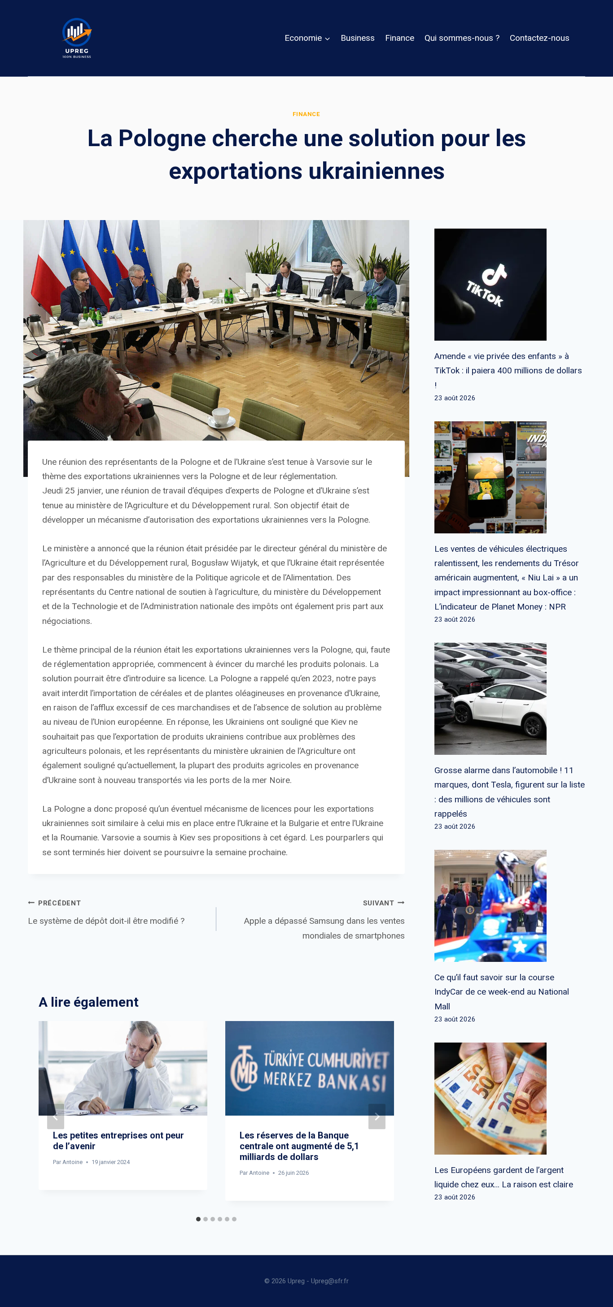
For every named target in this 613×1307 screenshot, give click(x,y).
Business (358, 38)
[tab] (198, 1219)
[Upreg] (77, 38)
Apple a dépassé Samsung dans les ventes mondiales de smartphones (324, 920)
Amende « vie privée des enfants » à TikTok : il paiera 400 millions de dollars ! (508, 370)
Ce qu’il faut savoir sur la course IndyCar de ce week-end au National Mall (501, 992)
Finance (399, 38)
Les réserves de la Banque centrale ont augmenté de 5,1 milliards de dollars (299, 1146)
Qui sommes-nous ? (462, 38)
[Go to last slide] (55, 1116)
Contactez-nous (539, 38)
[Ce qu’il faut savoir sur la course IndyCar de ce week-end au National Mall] (509, 906)
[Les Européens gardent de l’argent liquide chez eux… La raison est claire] (509, 1099)
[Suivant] (376, 1116)
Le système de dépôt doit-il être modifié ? (106, 912)
